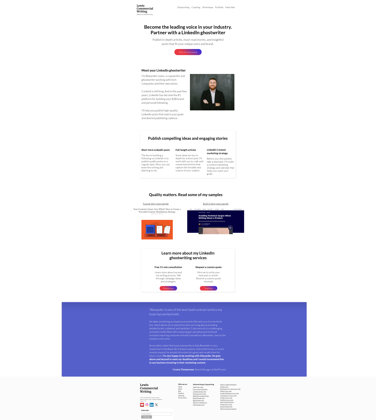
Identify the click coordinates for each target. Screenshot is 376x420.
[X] (156, 405)
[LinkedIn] (152, 405)
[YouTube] (142, 405)
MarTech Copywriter (226, 400)
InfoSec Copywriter (226, 398)
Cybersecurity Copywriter (228, 396)
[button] (183, 7)
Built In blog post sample (216, 203)
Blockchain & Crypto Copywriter (230, 389)
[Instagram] (147, 405)
